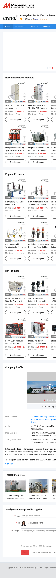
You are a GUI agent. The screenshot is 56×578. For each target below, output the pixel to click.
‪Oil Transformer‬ (37, 416)
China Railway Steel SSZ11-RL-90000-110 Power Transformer (15, 498)
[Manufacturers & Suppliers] (19, 5)
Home (7, 26)
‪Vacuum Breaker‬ (42, 419)
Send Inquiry (15, 119)
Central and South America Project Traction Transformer (38, 498)
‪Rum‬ (33, 419)
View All (8, 464)
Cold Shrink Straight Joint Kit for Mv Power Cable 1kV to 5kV (38, 247)
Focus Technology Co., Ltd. (33, 568)
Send (25, 552)
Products (21, 26)
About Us (34, 26)
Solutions (47, 26)
